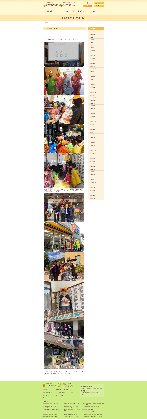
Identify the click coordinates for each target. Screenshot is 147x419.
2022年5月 (93, 137)
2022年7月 (93, 132)
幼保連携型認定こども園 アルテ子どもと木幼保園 (93, 416)
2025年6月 (93, 58)
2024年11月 (93, 71)
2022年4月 (93, 140)
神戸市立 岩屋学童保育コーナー (90, 411)
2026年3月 (93, 37)
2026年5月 (93, 34)
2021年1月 (93, 177)
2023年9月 (93, 100)
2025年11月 (93, 45)
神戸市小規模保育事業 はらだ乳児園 (50, 407)
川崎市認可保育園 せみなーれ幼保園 (50, 416)
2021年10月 (93, 156)
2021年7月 (93, 164)
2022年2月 (93, 145)
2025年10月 (93, 47)
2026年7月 (93, 32)
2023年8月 (93, 103)
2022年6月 (93, 135)
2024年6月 (93, 82)
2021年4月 (93, 169)
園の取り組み (61, 32)
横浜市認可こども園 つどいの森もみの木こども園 (93, 414)
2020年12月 (93, 179)
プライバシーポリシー (85, 394)
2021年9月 (93, 158)
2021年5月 (93, 166)
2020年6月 (93, 195)
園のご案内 (50, 11)
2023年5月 (93, 111)
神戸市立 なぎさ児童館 (88, 409)
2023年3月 (93, 116)
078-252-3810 (47, 394)
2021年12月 (93, 150)
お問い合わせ (99, 5)
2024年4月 (93, 87)
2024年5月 (93, 84)
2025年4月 (93, 61)
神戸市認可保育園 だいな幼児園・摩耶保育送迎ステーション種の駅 (94, 404)
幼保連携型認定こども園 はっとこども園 (50, 403)
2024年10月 (93, 74)
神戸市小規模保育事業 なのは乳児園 (70, 407)
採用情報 (87, 6)
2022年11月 (93, 121)
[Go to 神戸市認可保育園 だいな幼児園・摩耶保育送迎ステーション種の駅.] (43, 22)
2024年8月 (93, 76)
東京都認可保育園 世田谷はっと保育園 (71, 416)
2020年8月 (93, 190)
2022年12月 (93, 119)
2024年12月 (93, 69)
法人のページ (96, 11)
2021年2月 (93, 174)
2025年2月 (93, 63)
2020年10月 (93, 185)
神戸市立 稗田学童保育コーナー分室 (50, 414)
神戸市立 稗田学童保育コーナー (90, 413)
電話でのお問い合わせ (99, 3)
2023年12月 (93, 92)
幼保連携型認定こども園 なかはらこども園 (71, 403)
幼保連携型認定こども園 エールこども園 (71, 406)
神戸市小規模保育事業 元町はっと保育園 (91, 407)
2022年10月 (93, 124)
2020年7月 (93, 193)
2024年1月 (93, 90)
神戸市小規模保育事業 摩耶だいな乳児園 (51, 409)
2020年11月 (93, 182)
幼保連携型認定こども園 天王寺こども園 (91, 406)
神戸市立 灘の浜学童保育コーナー (49, 413)
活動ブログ (81, 11)
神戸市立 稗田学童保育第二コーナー (70, 414)
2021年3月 (93, 171)
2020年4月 (93, 198)
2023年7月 (93, 105)
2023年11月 (93, 95)
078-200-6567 (60, 394)
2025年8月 (93, 53)
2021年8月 (93, 161)
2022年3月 (93, 142)
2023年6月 (93, 108)
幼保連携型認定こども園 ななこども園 (50, 406)
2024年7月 (93, 79)
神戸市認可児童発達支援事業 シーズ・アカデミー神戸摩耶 (73, 410)
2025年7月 (93, 55)
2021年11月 (93, 153)
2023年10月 (93, 98)
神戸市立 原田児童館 (68, 413)
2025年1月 (93, 66)
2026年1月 (93, 39)
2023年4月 (93, 113)
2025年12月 (93, 42)
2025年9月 (93, 50)
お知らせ (66, 11)
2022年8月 (93, 129)
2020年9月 (93, 187)
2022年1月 (93, 148)
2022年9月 (93, 127)
